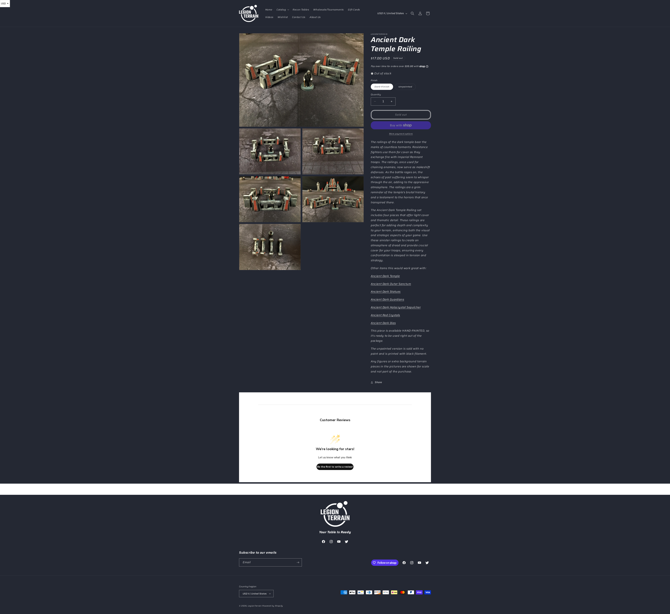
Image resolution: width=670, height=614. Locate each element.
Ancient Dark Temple (385, 276)
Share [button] (378, 382)
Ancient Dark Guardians (387, 299)
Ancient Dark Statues (386, 291)
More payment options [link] (401, 133)
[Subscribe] (298, 562)
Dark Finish (383, 87)
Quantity (376, 94)
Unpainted (407, 87)
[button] (282, 9)
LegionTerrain (255, 605)
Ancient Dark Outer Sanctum (391, 284)
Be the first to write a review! (335, 466)
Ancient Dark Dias (383, 323)
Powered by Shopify (272, 605)
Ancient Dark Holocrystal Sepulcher (396, 307)
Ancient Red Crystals (385, 315)
